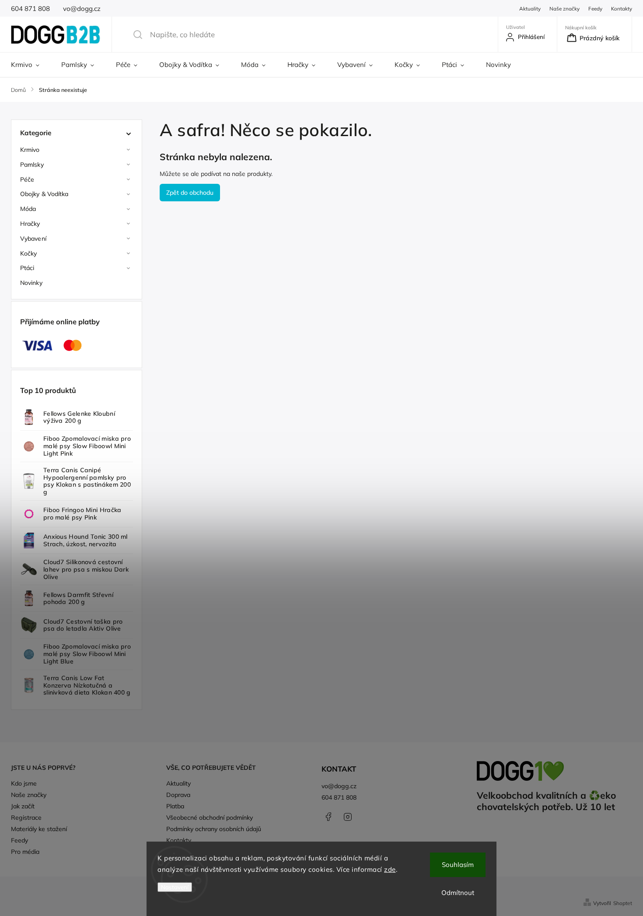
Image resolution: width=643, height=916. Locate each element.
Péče (27, 179)
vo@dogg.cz (339, 786)
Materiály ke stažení (39, 829)
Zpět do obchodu (189, 193)
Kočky (28, 253)
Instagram (347, 816)
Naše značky (564, 8)
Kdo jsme (24, 783)
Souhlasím (458, 864)
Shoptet (622, 903)
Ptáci (27, 268)
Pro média (25, 852)
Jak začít (23, 806)
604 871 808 (339, 797)
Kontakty (621, 8)
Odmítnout (457, 892)
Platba (175, 806)
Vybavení (33, 238)
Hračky (30, 224)
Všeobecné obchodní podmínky (209, 817)
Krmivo (30, 150)
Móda (28, 209)
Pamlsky (32, 164)
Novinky (31, 283)
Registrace (26, 817)
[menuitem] (30, 65)
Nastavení (175, 887)
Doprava (178, 795)
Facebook (328, 816)
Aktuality (530, 8)
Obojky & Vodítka (44, 194)
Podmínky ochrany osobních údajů (213, 829)
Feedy (595, 8)
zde (390, 869)
